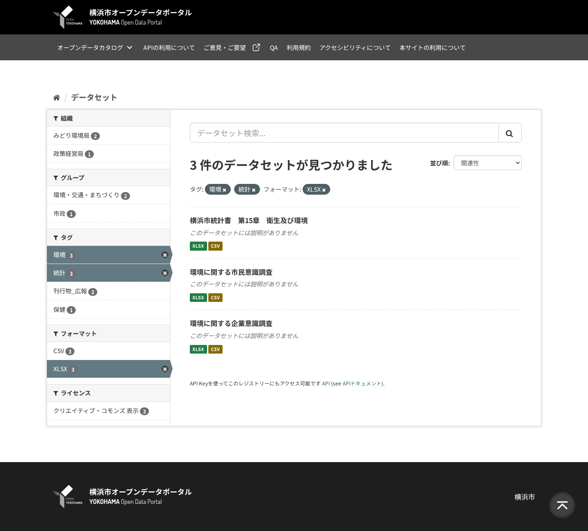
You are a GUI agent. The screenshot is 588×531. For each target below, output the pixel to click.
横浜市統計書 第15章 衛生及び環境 (249, 220)
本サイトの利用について (432, 47)
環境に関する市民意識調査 (231, 272)
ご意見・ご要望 (225, 47)
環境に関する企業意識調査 (231, 323)
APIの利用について (169, 47)
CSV (215, 246)
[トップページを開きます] (122, 17)
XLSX (198, 246)
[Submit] (510, 133)
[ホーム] (56, 96)
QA (274, 47)
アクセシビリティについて (355, 47)
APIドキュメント (362, 383)
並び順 (439, 162)
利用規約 (299, 47)
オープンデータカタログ (90, 47)
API (326, 383)
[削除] (224, 189)
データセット (94, 96)
